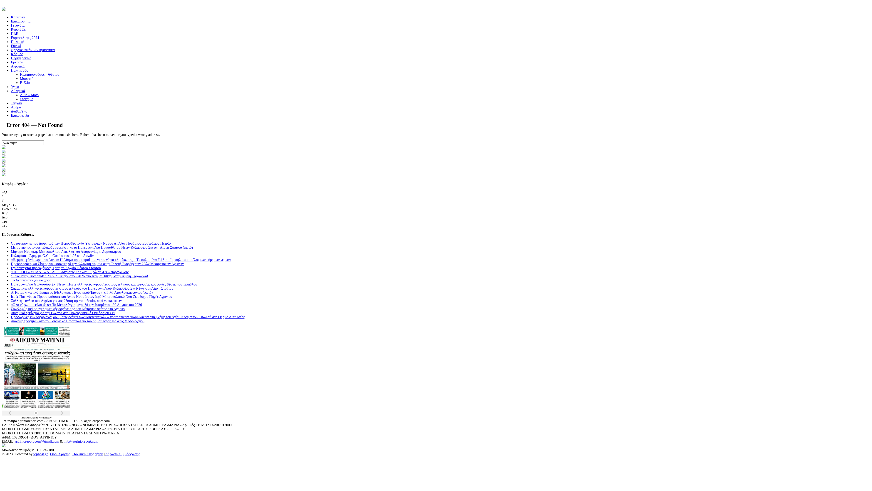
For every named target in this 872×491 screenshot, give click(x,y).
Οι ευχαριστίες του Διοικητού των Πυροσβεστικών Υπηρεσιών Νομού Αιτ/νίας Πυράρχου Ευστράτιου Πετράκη (92, 243)
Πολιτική (17, 42)
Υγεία (15, 87)
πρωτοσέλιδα (29, 417)
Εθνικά (16, 46)
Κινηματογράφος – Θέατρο (39, 74)
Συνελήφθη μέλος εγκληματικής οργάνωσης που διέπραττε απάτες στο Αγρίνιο (68, 309)
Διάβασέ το (19, 111)
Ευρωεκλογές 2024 (25, 38)
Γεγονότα (18, 25)
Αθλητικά (18, 91)
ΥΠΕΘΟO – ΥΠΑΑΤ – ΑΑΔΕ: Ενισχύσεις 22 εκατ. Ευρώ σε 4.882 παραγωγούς (70, 272)
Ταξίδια (16, 103)
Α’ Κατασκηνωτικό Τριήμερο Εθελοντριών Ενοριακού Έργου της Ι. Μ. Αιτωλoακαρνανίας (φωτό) (82, 292)
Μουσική (26, 78)
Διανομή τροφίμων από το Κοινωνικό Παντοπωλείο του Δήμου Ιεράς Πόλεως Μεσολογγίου (77, 321)
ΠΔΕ (14, 33)
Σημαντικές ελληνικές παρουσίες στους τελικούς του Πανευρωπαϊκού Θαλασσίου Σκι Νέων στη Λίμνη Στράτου (92, 288)
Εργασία (17, 62)
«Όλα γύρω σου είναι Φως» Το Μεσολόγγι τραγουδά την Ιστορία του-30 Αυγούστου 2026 (76, 305)
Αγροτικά (18, 66)
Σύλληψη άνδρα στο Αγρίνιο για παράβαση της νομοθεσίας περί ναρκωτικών (66, 301)
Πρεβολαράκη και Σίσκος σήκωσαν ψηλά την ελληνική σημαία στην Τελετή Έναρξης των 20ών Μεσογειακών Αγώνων (97, 264)
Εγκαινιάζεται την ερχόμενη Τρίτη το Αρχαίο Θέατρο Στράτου (56, 268)
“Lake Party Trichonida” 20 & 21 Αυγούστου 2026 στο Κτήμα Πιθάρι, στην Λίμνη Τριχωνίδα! (79, 276)
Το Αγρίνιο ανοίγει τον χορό (31, 280)
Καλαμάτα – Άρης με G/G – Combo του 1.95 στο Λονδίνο (53, 256)
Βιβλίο (25, 83)
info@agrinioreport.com (81, 441)
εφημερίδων (46, 417)
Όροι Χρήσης (60, 454)
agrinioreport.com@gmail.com (37, 441)
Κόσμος (17, 54)
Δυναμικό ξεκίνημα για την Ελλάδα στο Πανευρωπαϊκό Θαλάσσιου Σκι (63, 313)
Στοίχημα (26, 99)
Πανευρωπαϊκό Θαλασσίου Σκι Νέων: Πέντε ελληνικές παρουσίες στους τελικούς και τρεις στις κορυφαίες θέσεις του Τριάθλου (104, 284)
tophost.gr (40, 454)
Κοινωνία (18, 17)
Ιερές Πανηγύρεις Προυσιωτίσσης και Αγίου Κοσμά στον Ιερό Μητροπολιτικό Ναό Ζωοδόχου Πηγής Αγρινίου (91, 296)
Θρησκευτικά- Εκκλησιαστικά (33, 50)
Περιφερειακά (21, 58)
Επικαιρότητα (20, 21)
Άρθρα (16, 107)
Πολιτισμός (19, 70)
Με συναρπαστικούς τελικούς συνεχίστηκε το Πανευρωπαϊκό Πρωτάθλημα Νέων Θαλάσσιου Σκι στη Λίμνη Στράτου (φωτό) (102, 247)
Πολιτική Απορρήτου (87, 454)
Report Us (18, 29)
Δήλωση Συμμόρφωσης (122, 454)
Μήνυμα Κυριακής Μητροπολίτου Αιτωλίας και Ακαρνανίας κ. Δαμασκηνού (66, 251)
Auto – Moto (29, 95)
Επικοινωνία (20, 115)
